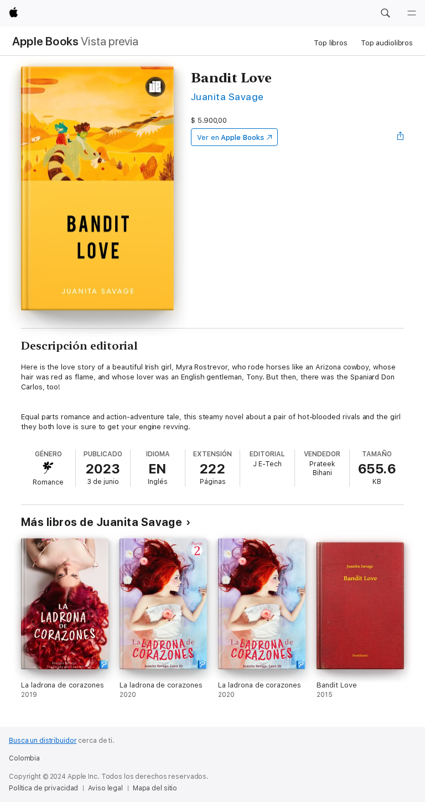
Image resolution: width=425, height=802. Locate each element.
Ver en (230, 137)
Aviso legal (105, 788)
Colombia (24, 758)
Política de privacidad (43, 788)
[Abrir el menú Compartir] (400, 137)
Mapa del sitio (155, 788)
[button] (385, 13)
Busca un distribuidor (42, 740)
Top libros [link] (331, 43)
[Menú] (411, 13)
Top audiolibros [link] (387, 43)
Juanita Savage (227, 96)
